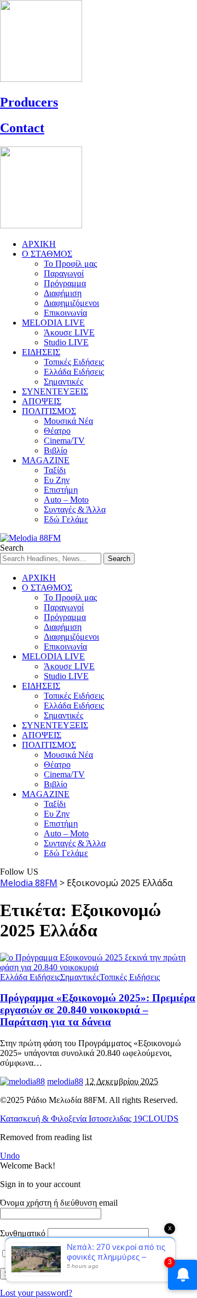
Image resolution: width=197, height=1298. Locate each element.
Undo (10, 1155)
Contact (22, 128)
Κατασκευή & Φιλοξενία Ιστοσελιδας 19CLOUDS (89, 1118)
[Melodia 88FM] (30, 537)
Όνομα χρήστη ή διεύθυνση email (59, 1202)
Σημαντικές (80, 977)
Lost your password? (36, 1292)
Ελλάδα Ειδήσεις (30, 977)
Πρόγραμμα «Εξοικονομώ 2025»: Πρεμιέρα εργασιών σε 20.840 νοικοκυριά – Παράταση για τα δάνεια (97, 1010)
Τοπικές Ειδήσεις (130, 977)
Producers (29, 102)
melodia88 (65, 1081)
